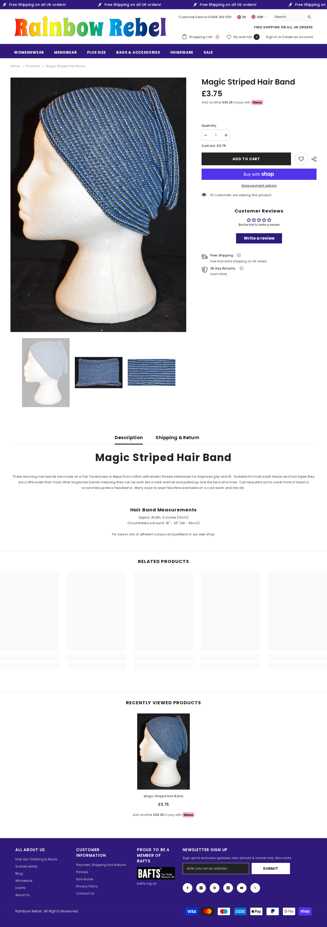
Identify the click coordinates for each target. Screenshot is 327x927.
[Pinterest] (214, 888)
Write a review (259, 238)
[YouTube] (242, 888)
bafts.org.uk (146, 883)
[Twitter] (255, 888)
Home (15, 66)
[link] (301, 158)
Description (129, 437)
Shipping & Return (177, 437)
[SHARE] (312, 159)
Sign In (272, 37)
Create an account (297, 37)
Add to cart (246, 158)
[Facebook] (187, 888)
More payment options (259, 185)
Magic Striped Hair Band (163, 796)
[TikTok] (228, 888)
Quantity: (209, 125)
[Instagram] (201, 888)
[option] (98, 204)
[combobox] (288, 17)
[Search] (292, 17)
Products (33, 66)
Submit (270, 868)
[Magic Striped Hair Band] (163, 751)
